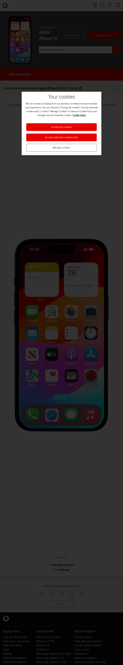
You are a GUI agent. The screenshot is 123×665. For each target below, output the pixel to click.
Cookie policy (79, 115)
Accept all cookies (61, 127)
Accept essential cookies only (61, 137)
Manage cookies (61, 147)
